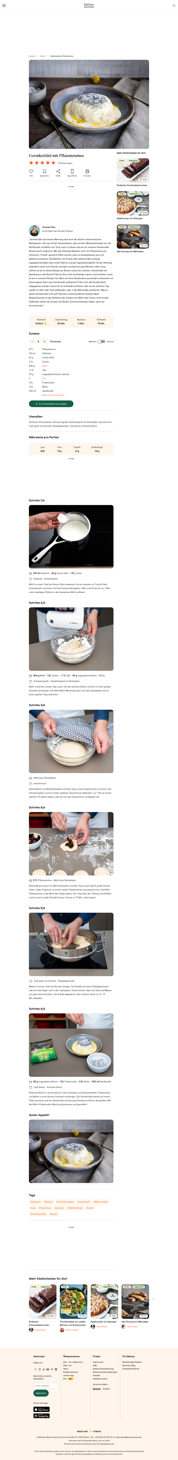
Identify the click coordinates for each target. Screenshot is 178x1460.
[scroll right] (153, 1299)
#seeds (90, 1207)
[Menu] (4, 5)
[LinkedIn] (56, 1369)
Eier (44, 378)
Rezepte (32, 56)
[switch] (101, 341)
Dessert (43, 56)
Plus (67, 1378)
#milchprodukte (38, 1214)
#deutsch (59, 1207)
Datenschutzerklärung (103, 1368)
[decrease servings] (32, 341)
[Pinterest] (52, 1369)
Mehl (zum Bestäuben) (53, 395)
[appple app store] (45, 1410)
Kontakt (96, 1375)
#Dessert (48, 1201)
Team (65, 1368)
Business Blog (128, 1365)
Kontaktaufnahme (130, 1368)
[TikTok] (44, 1369)
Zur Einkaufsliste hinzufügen (53, 403)
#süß (33, 1207)
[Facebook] (35, 1369)
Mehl (44, 365)
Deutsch (97, 1388)
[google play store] (45, 1416)
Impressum (98, 1362)
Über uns (67, 1365)
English (106, 1388)
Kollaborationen (70, 1372)
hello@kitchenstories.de (130, 1437)
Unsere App (68, 1375)
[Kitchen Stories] (89, 5)
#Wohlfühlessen (75, 1207)
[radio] (31, 162)
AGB (95, 1365)
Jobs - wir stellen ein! (73, 1362)
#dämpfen (36, 1201)
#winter (53, 1214)
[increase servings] (44, 341)
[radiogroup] (43, 163)
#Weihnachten (101, 1201)
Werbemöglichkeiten (132, 1362)
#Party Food (45, 1207)
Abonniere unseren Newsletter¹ (42, 1377)
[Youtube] (48, 1369)
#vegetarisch (83, 1201)
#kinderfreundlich (65, 1201)
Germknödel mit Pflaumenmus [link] (61, 56)
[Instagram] (39, 1369)
